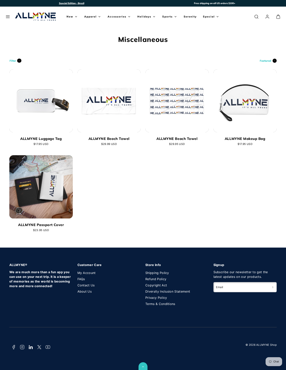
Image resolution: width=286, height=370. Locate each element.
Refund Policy (155, 279)
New (70, 16)
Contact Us (86, 285)
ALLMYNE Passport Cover (41, 225)
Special (209, 16)
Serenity (190, 16)
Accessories (117, 16)
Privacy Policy (156, 298)
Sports (167, 16)
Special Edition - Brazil (71, 3)
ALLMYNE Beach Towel (109, 138)
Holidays (144, 16)
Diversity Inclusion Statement (167, 291)
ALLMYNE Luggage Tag (41, 138)
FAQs (81, 279)
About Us (84, 291)
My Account (86, 273)
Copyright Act (156, 285)
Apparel (90, 16)
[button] (7, 16)
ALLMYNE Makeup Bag (245, 138)
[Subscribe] (273, 287)
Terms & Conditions (160, 304)
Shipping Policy (157, 273)
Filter (13, 60)
